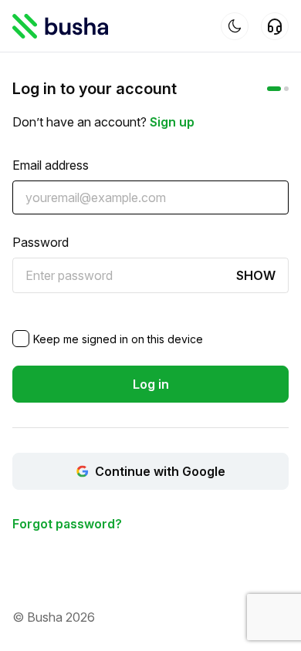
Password (40, 242)
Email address (50, 165)
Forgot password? (67, 523)
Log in (151, 384)
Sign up (172, 122)
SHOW (256, 275)
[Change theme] (235, 26)
